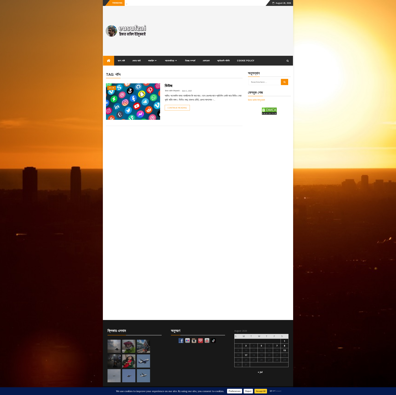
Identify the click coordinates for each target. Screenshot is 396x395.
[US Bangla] (143, 375)
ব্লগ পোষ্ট (121, 60)
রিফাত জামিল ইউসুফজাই (172, 91)
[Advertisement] (222, 31)
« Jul (260, 372)
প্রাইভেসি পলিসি (223, 60)
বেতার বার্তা (136, 60)
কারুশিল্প (151, 60)
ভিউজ (168, 85)
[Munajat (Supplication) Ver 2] (143, 346)
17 (246, 355)
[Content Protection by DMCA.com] (269, 110)
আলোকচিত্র (169, 60)
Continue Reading (177, 107)
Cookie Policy (245, 60)
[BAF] (114, 375)
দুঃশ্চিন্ (128, 3)
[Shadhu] (128, 346)
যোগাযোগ (206, 60)
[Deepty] (128, 361)
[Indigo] (143, 361)
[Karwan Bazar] (114, 361)
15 (284, 350)
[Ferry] (114, 346)
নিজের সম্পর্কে (190, 60)
